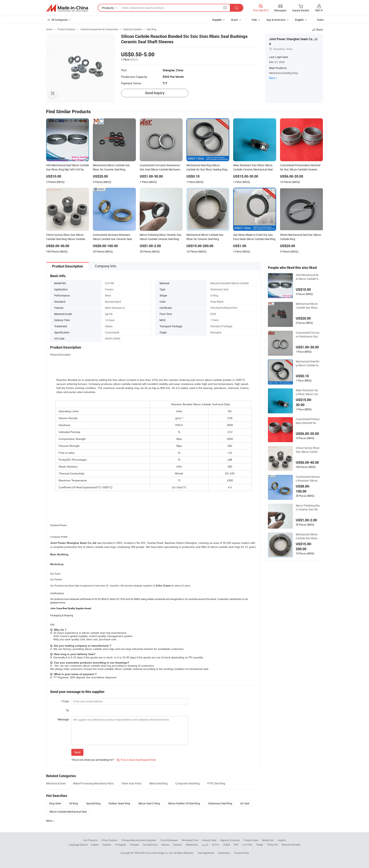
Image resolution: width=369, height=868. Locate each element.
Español (107, 844)
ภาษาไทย (247, 844)
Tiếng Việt (272, 844)
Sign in (319, 10)
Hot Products (90, 840)
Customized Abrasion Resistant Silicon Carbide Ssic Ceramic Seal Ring (308, 479)
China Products (109, 840)
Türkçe (259, 844)
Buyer (234, 20)
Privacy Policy (241, 852)
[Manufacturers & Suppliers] (67, 8)
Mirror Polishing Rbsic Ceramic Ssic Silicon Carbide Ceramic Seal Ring (308, 507)
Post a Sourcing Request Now (136, 760)
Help (254, 20)
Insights (282, 840)
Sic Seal (244, 803)
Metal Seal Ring (158, 783)
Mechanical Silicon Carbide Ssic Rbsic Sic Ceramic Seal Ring (308, 306)
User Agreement (206, 852)
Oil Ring (73, 803)
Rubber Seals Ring (119, 803)
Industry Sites (209, 840)
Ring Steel (55, 803)
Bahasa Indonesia (291, 844)
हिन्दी (236, 844)
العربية (205, 844)
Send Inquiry (155, 93)
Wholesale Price (190, 840)
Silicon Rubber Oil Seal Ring (184, 803)
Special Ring (93, 803)
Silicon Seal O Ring (149, 803)
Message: (63, 719)
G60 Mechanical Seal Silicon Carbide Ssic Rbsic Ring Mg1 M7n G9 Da (308, 277)
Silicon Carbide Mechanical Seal (67, 811)
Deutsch (177, 844)
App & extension (276, 20)
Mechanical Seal (55, 783)
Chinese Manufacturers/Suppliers (138, 840)
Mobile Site (267, 840)
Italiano (165, 844)
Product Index (251, 840)
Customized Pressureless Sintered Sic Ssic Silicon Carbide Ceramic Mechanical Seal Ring (308, 421)
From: (65, 701)
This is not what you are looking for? (92, 760)
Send (77, 752)
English (95, 844)
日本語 (226, 844)
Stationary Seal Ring (220, 803)
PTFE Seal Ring (216, 783)
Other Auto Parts (131, 783)
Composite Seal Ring (187, 783)
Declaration (224, 852)
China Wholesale (169, 840)
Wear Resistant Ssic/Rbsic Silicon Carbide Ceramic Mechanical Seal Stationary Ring (308, 392)
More (272, 78)
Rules (320, 20)
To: (67, 710)
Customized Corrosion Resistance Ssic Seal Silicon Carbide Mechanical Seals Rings (307, 334)
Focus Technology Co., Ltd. (159, 852)
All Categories (59, 20)
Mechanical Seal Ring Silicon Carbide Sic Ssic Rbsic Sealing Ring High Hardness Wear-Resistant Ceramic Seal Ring (308, 363)
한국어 (215, 844)
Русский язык (150, 844)
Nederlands (192, 844)
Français (134, 844)
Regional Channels (230, 840)
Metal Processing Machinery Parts (93, 783)
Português (120, 844)
